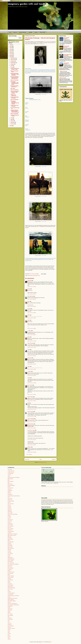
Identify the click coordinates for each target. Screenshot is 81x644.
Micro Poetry (10, 544)
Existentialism (10, 494)
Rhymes (9, 574)
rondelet (9, 629)
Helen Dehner (10, 511)
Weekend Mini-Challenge (12, 600)
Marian (9, 540)
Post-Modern (10, 569)
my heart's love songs (31, 430)
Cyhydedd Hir (10, 490)
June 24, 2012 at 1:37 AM (32, 347)
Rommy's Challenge (11, 575)
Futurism (9, 504)
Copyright (30, 32)
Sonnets (9, 581)
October (12, 61)
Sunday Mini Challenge (11, 587)
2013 (11, 55)
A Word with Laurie (11, 472)
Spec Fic (9, 582)
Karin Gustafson (10, 524)
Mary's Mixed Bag (10, 541)
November (13, 59)
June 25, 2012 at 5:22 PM (32, 427)
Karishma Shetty (30, 423)
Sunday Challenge (10, 585)
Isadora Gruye (10, 520)
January (12, 123)
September (13, 62)
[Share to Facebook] (44, 273)
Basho (9, 480)
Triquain (9, 596)
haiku (8, 616)
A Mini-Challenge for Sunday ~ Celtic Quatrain (15, 92)
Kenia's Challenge (10, 526)
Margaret (29, 447)
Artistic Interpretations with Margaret (13, 477)
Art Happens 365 (41, 43)
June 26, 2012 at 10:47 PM (32, 452)
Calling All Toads (62, 77)
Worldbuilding (10, 606)
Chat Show (9, 489)
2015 (11, 52)
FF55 (8, 497)
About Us (15, 32)
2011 (11, 125)
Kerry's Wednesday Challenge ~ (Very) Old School (15, 74)
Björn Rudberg (10, 483)
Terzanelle (9, 591)
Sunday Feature (10, 586)
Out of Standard (10, 553)
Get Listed (9, 506)
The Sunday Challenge (47, 41)
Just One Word (10, 523)
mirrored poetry (10, 619)
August (12, 64)
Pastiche (9, 554)
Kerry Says (9, 527)
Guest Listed (10, 508)
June (12, 67)
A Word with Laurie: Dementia (15, 106)
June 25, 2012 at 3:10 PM (32, 421)
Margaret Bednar (30, 275)
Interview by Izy (10, 519)
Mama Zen (9, 536)
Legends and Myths (11, 531)
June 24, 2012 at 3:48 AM (32, 369)
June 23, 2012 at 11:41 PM (32, 341)
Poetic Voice (10, 566)
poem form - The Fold (11, 628)
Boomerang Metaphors (11, 485)
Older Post (54, 459)
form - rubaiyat (10, 613)
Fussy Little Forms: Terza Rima (67, 55)
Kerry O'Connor (30, 343)
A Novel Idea (10, 469)
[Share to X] (43, 273)
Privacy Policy (42, 32)
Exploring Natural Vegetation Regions (14, 495)
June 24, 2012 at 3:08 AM (32, 355)
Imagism (9, 515)
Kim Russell (10, 529)
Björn (8, 482)
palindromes (10, 624)
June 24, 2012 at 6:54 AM (32, 375)
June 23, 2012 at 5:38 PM (32, 312)
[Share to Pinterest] (45, 273)
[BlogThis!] (42, 273)
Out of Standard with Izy (15, 108)
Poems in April (10, 565)
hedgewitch (29, 280)
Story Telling (10, 583)
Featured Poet (10, 498)
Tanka (9, 590)
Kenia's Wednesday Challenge (14, 97)
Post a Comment (29, 454)
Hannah (29, 308)
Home (10, 32)
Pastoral (9, 556)
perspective (9, 627)
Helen (29, 337)
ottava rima (9, 623)
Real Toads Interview (11, 571)
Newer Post (27, 459)
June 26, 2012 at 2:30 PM (32, 444)
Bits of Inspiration (10, 481)
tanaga (9, 635)
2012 (11, 56)
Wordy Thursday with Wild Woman (13, 604)
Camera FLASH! (10, 487)
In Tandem (9, 516)
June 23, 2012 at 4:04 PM (32, 299)
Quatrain (9, 570)
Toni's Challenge (10, 594)
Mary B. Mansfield (31, 418)
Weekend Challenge (11, 599)
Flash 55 (9, 502)
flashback (9, 612)
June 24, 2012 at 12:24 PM (32, 382)
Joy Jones (9, 522)
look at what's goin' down (14, 71)
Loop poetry (10, 532)
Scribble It (9, 578)
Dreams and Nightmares (13, 95)
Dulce (29, 301)
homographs (10, 617)
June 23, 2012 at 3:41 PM (32, 286)
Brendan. (9, 486)
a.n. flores (29, 330)
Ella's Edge (13, 88)
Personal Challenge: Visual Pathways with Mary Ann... (15, 77)
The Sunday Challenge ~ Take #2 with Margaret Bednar (14, 83)
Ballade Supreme (10, 478)
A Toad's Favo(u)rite (11, 470)
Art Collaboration (10, 473)
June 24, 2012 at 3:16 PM (32, 394)
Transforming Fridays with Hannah (13, 595)
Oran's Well (9, 552)
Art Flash (9, 474)
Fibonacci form (10, 499)
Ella (28, 403)
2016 (11, 50)
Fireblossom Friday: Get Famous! (14, 86)
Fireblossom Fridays (11, 501)
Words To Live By (63, 71)
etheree (9, 611)
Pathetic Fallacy (10, 557)
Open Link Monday (14, 80)
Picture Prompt (10, 561)
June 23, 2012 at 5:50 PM (32, 317)
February (13, 122)
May (12, 117)
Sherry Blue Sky (30, 296)
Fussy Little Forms (11, 503)
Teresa (29, 377)
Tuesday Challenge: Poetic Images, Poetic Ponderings (15, 111)
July (12, 65)
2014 (11, 53)
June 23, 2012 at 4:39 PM (32, 306)
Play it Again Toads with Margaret (13, 564)
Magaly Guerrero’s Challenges (12, 533)
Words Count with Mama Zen (12, 603)
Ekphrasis (9, 491)
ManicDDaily (10, 537)
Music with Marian (11, 548)
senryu (9, 631)
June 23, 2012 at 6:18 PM (32, 328)
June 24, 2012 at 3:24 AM (32, 364)
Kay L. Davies (30, 385)
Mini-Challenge (10, 545)
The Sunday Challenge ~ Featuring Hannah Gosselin (15, 102)
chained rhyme (10, 608)
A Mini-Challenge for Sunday (15, 115)
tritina (9, 637)
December (13, 58)
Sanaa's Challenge (10, 577)
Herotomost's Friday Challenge (12, 514)
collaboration (10, 610)
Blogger (50, 641)
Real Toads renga (10, 573)
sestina (9, 632)
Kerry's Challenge (10, 528)
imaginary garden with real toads (26, 4)
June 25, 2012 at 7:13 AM (32, 409)
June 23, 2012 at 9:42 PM (32, 334)
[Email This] (41, 273)
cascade (9, 607)
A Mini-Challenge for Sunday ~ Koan (15, 69)
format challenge (10, 615)
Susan (29, 349)
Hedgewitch (9, 510)
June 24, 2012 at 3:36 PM (32, 400)
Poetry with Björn (10, 568)
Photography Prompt (36, 275)
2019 (11, 46)
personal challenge (10, 625)
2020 (11, 44)
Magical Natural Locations (12, 535)
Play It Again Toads (11, 562)
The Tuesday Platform (66, 38)
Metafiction (9, 543)
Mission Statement (22, 32)
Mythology (9, 549)
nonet (8, 620)
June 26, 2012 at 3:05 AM (32, 439)
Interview (9, 518)
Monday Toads (10, 547)
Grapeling (9, 507)
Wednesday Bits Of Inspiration (12, 598)
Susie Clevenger (30, 396)
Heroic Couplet (10, 512)
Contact (36, 32)
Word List (9, 602)
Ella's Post (9, 493)
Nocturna (9, 550)
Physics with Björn (11, 560)
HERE (26, 135)
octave (9, 621)
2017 (11, 49)
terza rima (9, 636)
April (12, 119)
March (12, 120)
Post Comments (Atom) (42, 462)
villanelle (9, 638)
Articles (9, 476)
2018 (11, 47)
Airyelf (43, 641)
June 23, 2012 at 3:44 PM (32, 293)
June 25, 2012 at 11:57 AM (32, 416)
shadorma (9, 633)
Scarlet (29, 288)
